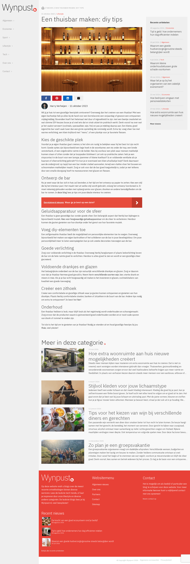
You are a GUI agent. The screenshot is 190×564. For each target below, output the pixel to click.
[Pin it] (57, 98)
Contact (6, 71)
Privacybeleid (166, 560)
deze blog (62, 192)
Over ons (7, 63)
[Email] (78, 98)
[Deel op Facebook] (46, 98)
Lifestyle (7, 46)
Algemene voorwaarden (149, 560)
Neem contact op (149, 499)
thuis (43, 328)
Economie (7, 29)
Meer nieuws (155, 124)
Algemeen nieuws (100, 484)
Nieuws (50, 8)
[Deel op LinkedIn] (67, 98)
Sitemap (96, 504)
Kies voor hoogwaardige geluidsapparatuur (81, 219)
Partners (96, 494)
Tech (5, 54)
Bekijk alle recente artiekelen (52, 551)
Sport (5, 37)
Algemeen (7, 20)
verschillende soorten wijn (106, 274)
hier (79, 299)
